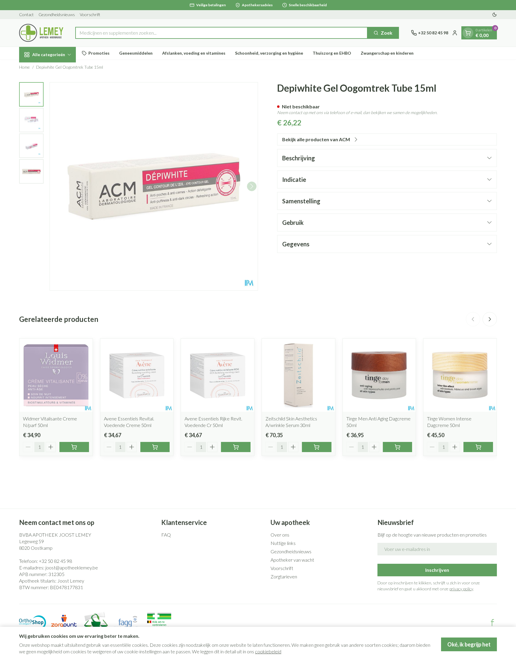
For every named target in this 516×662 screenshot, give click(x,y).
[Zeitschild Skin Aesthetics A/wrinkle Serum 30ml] (298, 375)
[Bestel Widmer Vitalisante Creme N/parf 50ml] (74, 447)
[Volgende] (252, 186)
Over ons (280, 534)
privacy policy (461, 588)
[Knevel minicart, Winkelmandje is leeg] (468, 32)
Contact (26, 14)
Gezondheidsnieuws (57, 14)
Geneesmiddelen (136, 53)
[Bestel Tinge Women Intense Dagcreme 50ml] (478, 447)
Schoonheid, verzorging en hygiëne (269, 53)
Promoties (99, 53)
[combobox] (221, 33)
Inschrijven (437, 570)
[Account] (455, 33)
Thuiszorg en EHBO (332, 53)
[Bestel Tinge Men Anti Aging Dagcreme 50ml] (397, 447)
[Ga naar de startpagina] (41, 33)
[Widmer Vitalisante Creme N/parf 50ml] (56, 375)
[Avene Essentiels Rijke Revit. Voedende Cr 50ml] (217, 375)
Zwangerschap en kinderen (387, 53)
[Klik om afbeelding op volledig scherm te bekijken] (154, 186)
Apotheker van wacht (292, 560)
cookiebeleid (268, 651)
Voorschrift (90, 14)
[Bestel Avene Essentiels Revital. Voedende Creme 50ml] (155, 447)
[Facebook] (492, 622)
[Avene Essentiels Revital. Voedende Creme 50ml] (136, 375)
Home (24, 67)
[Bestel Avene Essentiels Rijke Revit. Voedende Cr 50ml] (236, 447)
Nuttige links (283, 543)
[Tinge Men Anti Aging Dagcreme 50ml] (379, 375)
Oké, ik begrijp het (469, 644)
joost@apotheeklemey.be (71, 567)
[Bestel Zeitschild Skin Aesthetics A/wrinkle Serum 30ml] (316, 447)
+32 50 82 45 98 (55, 561)
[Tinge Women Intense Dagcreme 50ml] (460, 375)
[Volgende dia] (490, 319)
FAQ (166, 534)
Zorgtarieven (284, 576)
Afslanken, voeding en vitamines (193, 53)
